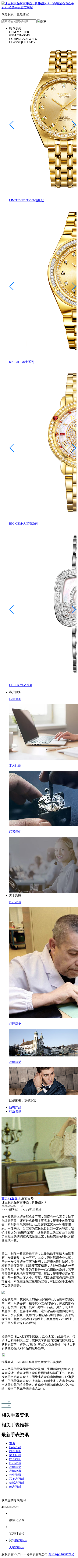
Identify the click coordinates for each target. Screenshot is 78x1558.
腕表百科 (15, 1486)
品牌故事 (15, 1471)
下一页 (6, 1406)
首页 (5, 1198)
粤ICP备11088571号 (61, 1554)
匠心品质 (15, 1463)
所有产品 (15, 1107)
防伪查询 (15, 1451)
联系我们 (15, 1459)
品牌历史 (15, 1467)
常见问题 (15, 1455)
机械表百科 (16, 1482)
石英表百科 (16, 1479)
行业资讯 (15, 1111)
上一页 (6, 1402)
